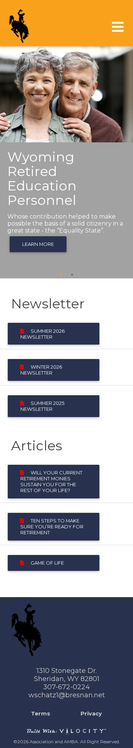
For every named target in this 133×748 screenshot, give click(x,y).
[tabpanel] (66, 162)
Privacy (91, 713)
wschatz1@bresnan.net (66, 695)
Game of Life (44, 563)
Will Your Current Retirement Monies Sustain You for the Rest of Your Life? (51, 481)
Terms (40, 713)
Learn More (38, 244)
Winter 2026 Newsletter (41, 370)
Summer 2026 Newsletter (42, 334)
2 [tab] (72, 274)
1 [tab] (61, 274)
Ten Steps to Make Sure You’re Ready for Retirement (51, 526)
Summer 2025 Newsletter (42, 406)
